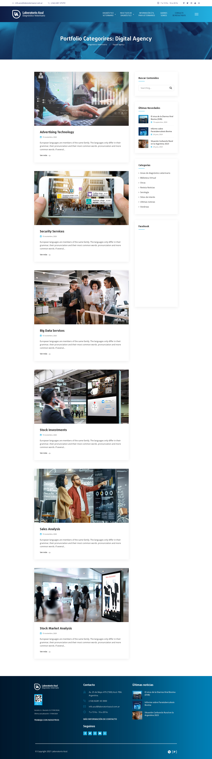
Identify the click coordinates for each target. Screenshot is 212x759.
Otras (143, 182)
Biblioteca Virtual (148, 177)
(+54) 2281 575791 (58, 3)
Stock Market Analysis (56, 628)
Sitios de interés (147, 197)
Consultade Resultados (179, 14)
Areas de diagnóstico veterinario (155, 173)
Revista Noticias (147, 187)
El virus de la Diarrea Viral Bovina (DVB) (162, 117)
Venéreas (144, 206)
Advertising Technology (57, 132)
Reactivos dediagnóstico (126, 14)
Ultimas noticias (147, 202)
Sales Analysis (50, 529)
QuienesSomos (163, 14)
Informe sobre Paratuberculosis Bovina (161, 130)
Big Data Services (52, 330)
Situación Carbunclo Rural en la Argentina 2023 (162, 142)
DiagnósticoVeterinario (108, 14)
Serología (144, 192)
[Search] (170, 88)
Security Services (52, 231)
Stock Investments (53, 430)
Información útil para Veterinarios (147, 14)
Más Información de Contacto (100, 719)
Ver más (43, 155)
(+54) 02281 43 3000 (98, 701)
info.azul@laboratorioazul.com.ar (29, 3)
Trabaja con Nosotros (46, 720)
